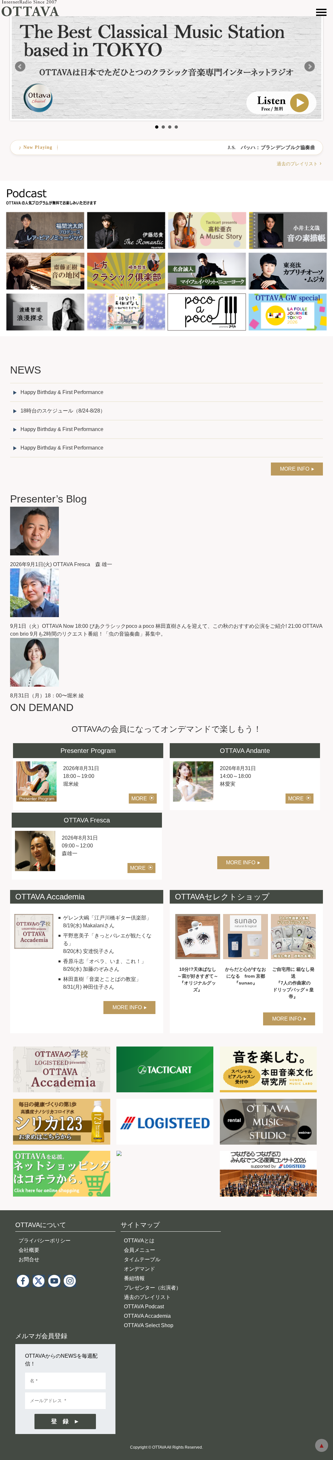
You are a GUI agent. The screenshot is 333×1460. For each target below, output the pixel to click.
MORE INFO (294, 469)
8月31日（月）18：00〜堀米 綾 (47, 695)
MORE (139, 798)
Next (309, 66)
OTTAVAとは (139, 1240)
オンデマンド (139, 1269)
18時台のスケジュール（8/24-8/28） (62, 410)
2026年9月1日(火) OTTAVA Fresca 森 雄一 (61, 564)
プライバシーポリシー (45, 1240)
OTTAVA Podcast (144, 1306)
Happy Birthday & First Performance (61, 392)
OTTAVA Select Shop (148, 1325)
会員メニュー (139, 1250)
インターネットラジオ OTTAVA (33, 8)
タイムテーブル (142, 1259)
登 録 (60, 1421)
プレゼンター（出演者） (152, 1287)
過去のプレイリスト (297, 163)
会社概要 (29, 1250)
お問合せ (29, 1259)
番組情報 (134, 1278)
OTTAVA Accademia (147, 1316)
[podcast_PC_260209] (166, 184)
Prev (20, 66)
